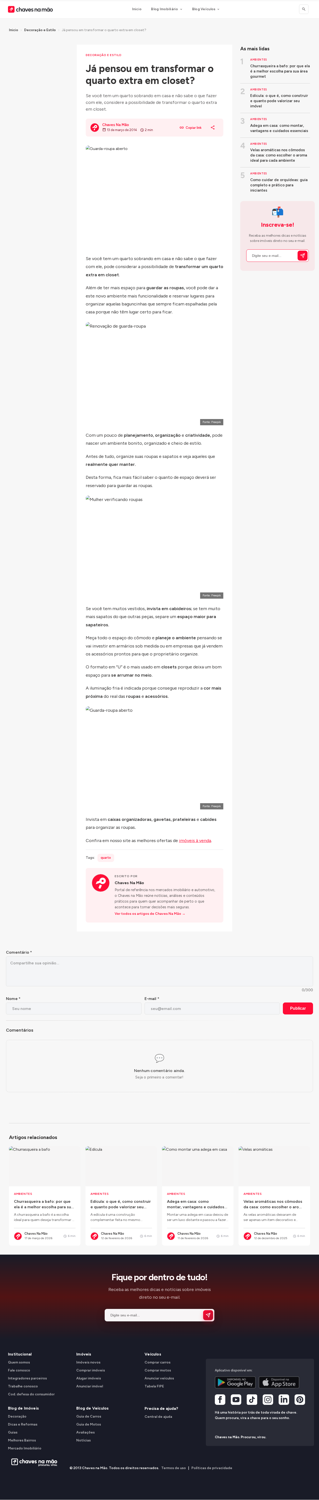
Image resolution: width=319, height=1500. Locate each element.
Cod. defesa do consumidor (31, 1394)
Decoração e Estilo (40, 30)
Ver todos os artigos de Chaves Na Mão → (150, 914)
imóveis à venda (195, 840)
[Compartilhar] (213, 128)
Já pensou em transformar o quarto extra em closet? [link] (104, 30)
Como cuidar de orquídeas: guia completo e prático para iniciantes (279, 185)
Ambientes (258, 59)
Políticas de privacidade (211, 1468)
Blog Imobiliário (164, 9)
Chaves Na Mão (129, 882)
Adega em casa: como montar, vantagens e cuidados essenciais (279, 128)
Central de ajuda (158, 1417)
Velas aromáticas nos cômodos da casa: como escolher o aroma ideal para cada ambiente (278, 155)
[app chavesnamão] (235, 1382)
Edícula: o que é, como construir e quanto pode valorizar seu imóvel (279, 100)
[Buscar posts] (304, 9)
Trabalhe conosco (23, 1386)
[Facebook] (220, 1400)
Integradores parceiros (27, 1378)
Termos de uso (173, 1468)
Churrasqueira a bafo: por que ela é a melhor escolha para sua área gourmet (280, 71)
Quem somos (19, 1362)
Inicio (137, 9)
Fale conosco (19, 1370)
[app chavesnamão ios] (279, 1382)
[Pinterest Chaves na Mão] (300, 1400)
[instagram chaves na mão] (268, 1400)
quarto (106, 857)
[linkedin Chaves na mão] (284, 1400)
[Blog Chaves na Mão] (30, 9)
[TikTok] (252, 1400)
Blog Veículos (204, 9)
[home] (33, 1462)
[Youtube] (236, 1400)
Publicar (298, 1008)
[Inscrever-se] (303, 256)
